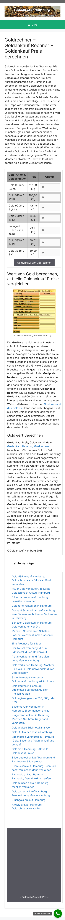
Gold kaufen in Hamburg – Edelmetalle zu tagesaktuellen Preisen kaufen (30, 689)
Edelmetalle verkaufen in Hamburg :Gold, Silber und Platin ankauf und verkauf (33, 740)
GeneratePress (40, 897)
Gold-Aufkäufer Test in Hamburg (32, 732)
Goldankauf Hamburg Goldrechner (28, 446)
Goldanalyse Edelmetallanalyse (31, 727)
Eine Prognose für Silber (26, 643)
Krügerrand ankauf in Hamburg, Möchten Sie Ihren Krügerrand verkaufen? (31, 719)
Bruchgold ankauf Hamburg (28, 799)
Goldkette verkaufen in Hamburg (32, 605)
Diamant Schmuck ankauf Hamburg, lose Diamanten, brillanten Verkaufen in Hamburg (34, 614)
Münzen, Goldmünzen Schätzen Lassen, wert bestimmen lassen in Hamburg (33, 635)
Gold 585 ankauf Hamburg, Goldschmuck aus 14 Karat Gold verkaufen (31, 580)
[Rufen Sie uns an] (58, 913)
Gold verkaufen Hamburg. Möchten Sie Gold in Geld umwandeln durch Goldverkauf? (33, 669)
